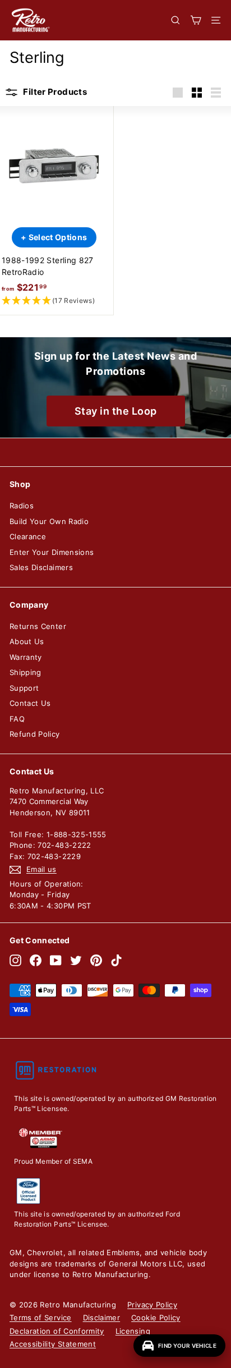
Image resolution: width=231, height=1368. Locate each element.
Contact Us (30, 703)
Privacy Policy (152, 1304)
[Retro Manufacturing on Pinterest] (96, 960)
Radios (22, 505)
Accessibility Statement (53, 1343)
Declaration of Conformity (57, 1330)
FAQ (17, 718)
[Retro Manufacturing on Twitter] (76, 960)
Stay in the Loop (116, 411)
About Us (27, 641)
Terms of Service (41, 1317)
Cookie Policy (156, 1317)
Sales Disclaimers (41, 567)
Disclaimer (102, 1317)
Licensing (133, 1330)
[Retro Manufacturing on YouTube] (56, 960)
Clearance (28, 536)
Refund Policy (35, 733)
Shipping (25, 672)
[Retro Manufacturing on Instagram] (15, 960)
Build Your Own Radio (49, 521)
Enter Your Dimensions (52, 552)
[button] (54, 301)
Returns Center (38, 626)
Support (24, 687)
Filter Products (54, 91)
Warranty (26, 657)
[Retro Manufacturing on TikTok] (116, 960)
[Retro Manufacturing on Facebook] (35, 960)
